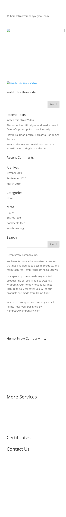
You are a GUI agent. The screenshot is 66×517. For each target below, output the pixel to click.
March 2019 (14, 183)
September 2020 (16, 178)
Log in (10, 212)
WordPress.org (15, 228)
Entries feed (14, 217)
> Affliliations (14, 414)
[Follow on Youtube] (30, 499)
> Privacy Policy (15, 428)
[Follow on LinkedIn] (9, 499)
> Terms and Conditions (21, 421)
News (10, 198)
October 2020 (15, 173)
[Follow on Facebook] (16, 499)
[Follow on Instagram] (37, 499)
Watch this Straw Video (22, 92)
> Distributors (15, 408)
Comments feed (16, 223)
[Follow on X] (23, 499)
